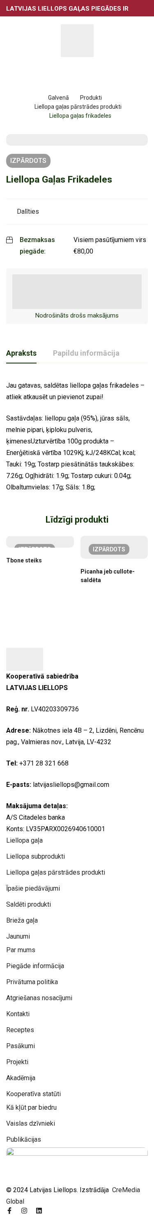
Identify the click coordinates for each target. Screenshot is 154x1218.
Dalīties (28, 211)
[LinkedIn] (39, 1210)
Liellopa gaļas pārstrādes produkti (78, 106)
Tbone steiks (24, 560)
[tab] (21, 354)
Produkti (91, 97)
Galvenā (58, 97)
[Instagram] (24, 1210)
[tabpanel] (77, 436)
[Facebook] (9, 1210)
